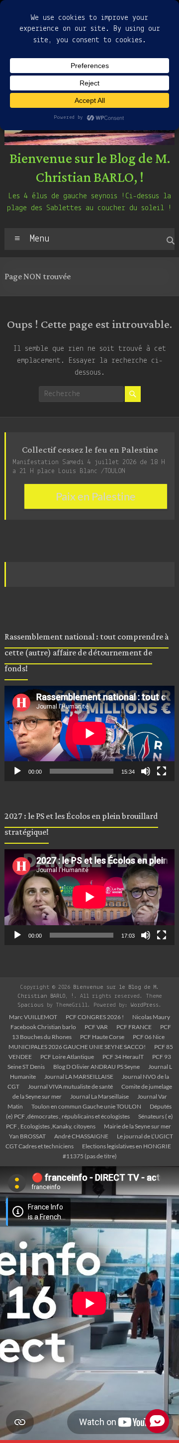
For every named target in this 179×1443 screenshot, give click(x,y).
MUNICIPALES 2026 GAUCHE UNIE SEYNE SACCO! (77, 1046)
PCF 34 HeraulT (123, 1056)
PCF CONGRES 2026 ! (95, 1017)
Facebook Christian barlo (43, 1027)
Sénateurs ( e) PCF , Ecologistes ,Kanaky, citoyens (90, 1121)
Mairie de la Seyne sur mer (137, 1126)
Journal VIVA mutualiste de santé (70, 1086)
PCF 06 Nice (149, 1037)
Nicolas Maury (151, 1017)
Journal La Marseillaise (99, 1096)
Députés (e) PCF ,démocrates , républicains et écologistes (89, 1111)
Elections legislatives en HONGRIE (126, 1146)
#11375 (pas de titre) (90, 1156)
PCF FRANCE (134, 1027)
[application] (89, 733)
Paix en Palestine (96, 496)
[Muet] (146, 771)
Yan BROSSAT (27, 1136)
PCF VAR (96, 1027)
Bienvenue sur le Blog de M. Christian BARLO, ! (89, 168)
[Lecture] (17, 771)
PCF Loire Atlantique (67, 1056)
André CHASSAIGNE (81, 1136)
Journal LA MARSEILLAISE (78, 1076)
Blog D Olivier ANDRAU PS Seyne (96, 1066)
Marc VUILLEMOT (33, 1017)
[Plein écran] (162, 771)
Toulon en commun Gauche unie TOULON (86, 1106)
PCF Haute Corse (102, 1037)
